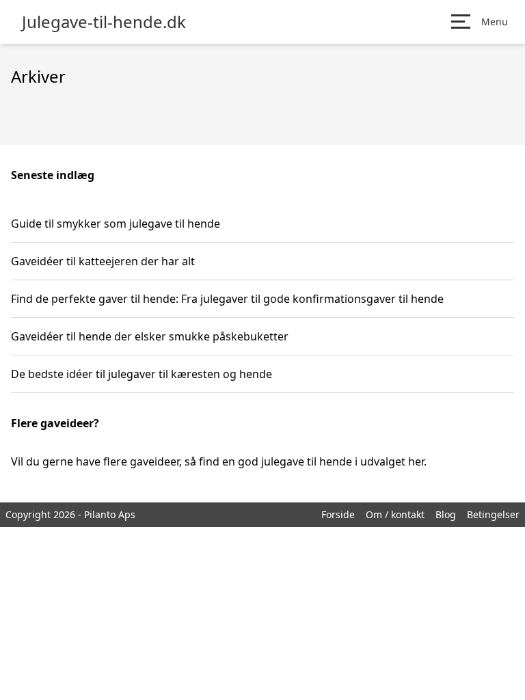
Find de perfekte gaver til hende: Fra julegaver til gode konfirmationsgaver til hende (227, 298)
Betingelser (493, 514)
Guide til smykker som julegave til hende (115, 223)
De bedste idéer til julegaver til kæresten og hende (141, 373)
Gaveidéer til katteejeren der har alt (103, 261)
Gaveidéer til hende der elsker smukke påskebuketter (149, 336)
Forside (338, 514)
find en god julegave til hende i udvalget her (311, 461)
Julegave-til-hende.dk (104, 22)
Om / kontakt (395, 514)
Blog (445, 514)
